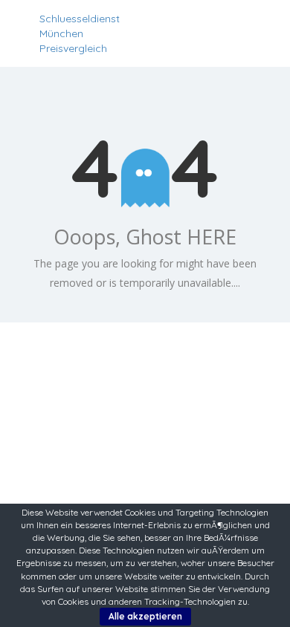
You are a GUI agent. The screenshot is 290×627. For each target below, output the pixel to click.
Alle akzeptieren (145, 616)
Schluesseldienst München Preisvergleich (79, 33)
